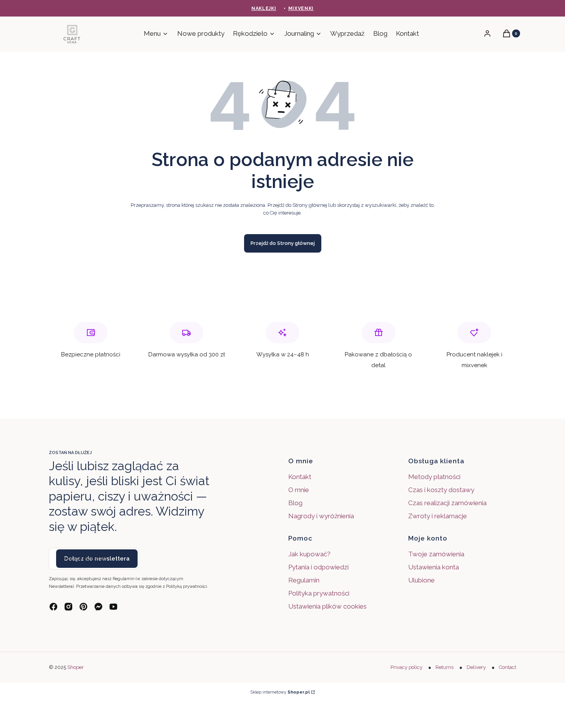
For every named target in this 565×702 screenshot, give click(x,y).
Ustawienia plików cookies (328, 606)
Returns (444, 667)
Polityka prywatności (318, 593)
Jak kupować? (309, 554)
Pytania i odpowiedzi (318, 567)
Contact (507, 667)
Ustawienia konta (433, 567)
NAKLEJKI (263, 8)
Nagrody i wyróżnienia (321, 516)
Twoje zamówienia (436, 554)
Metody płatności (434, 477)
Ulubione (421, 580)
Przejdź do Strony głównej (283, 243)
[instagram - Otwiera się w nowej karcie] (68, 606)
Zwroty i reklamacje (437, 516)
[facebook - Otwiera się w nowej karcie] (53, 606)
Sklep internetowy (280, 692)
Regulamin (303, 580)
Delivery (476, 667)
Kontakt (299, 477)
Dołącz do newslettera (97, 558)
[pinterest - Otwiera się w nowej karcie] (83, 606)
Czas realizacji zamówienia (447, 503)
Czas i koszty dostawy (441, 490)
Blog (295, 503)
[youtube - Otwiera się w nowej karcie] (113, 606)
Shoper (75, 667)
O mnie (298, 490)
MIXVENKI (301, 8)
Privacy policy (406, 667)
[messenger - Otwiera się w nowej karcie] (98, 606)
